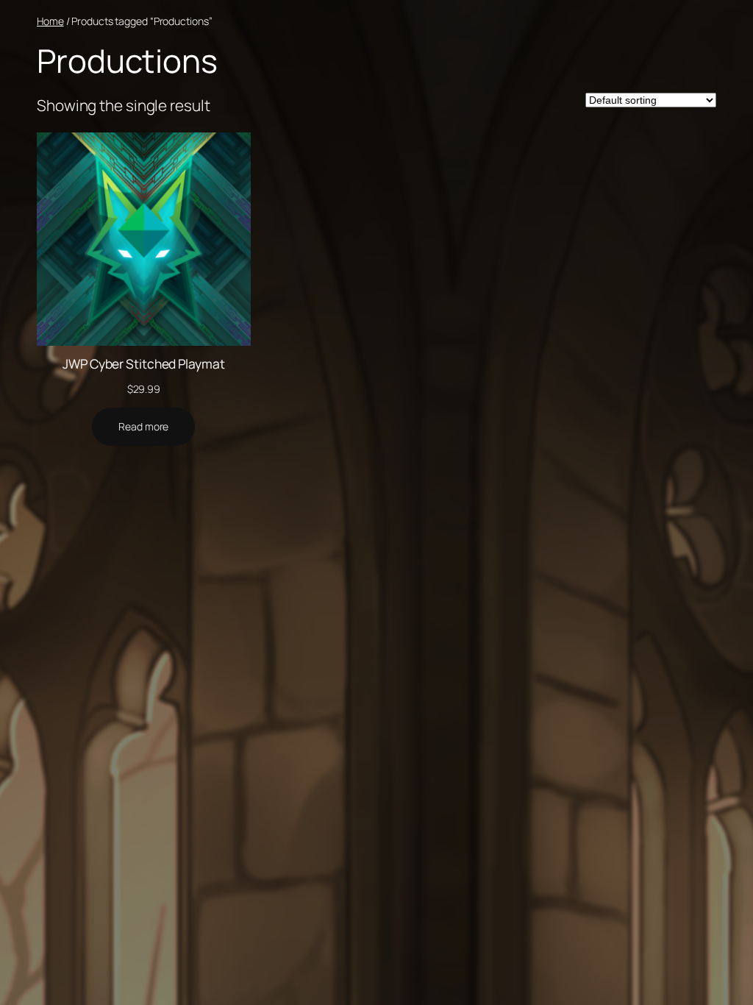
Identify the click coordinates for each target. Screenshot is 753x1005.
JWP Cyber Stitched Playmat (143, 363)
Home (50, 21)
